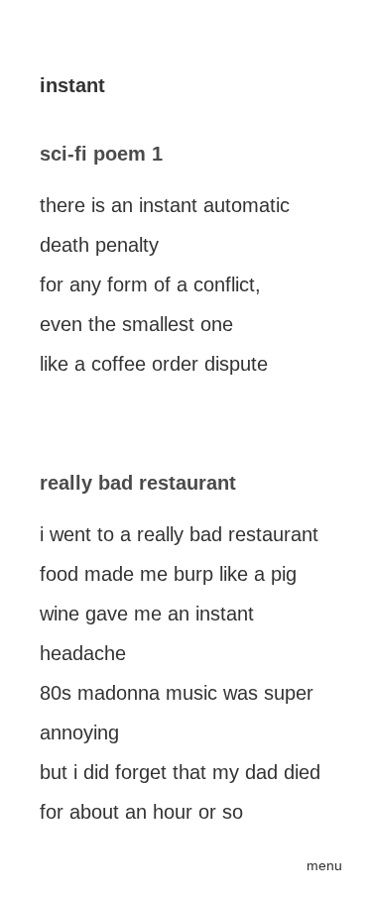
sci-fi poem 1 (101, 154)
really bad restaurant (138, 483)
